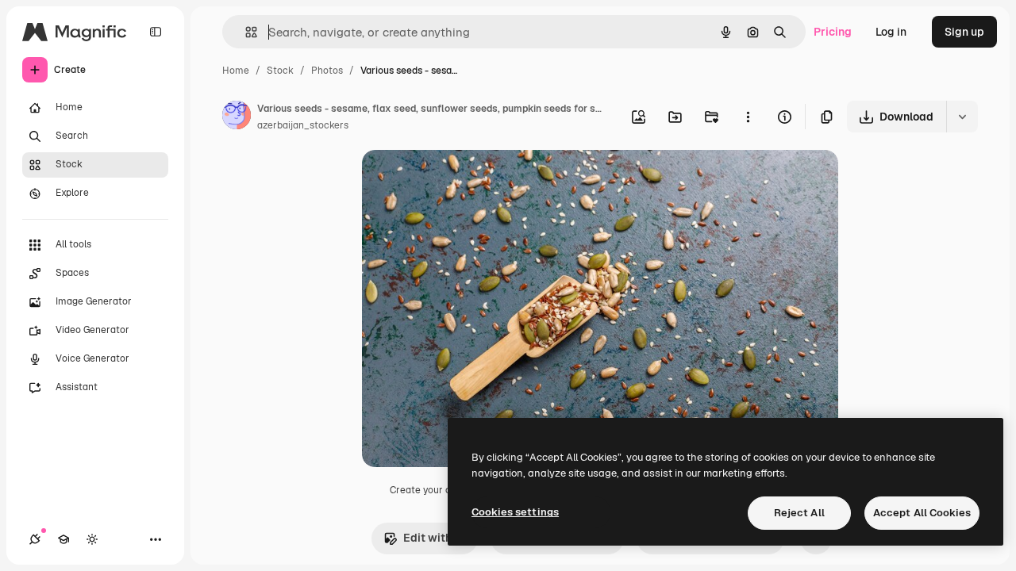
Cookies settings (515, 512)
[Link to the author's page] (236, 117)
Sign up (964, 32)
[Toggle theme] (92, 539)
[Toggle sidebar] (155, 31)
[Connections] (35, 539)
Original (463, 180)
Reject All (799, 512)
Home (235, 70)
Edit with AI (434, 538)
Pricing (833, 32)
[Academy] (63, 539)
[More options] (748, 116)
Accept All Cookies (922, 512)
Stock (280, 70)
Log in (891, 32)
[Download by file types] (962, 116)
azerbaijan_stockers (302, 125)
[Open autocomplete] (245, 32)
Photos (327, 70)
